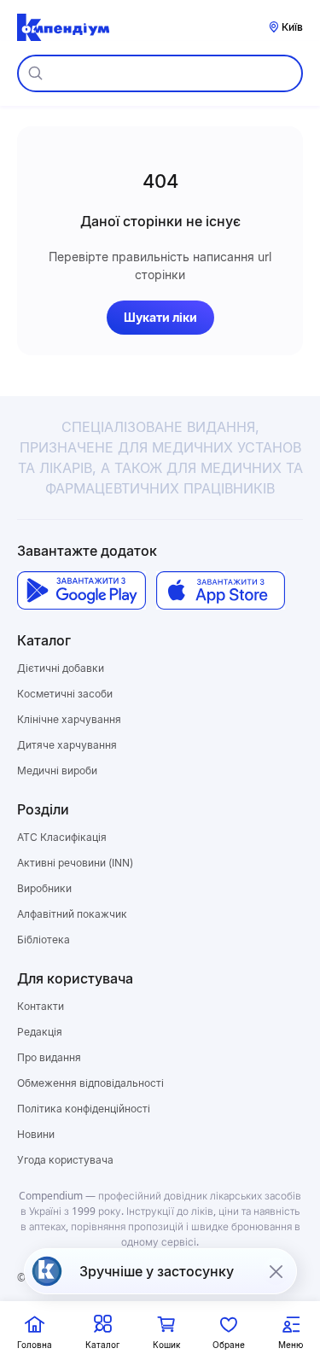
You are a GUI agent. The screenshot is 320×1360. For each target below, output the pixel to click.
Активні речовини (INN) (75, 862)
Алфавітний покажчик (72, 914)
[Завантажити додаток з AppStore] (220, 590)
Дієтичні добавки (60, 668)
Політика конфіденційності (83, 1108)
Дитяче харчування (67, 744)
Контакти (40, 1006)
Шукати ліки (160, 317)
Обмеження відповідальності (90, 1083)
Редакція (39, 1031)
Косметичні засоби (65, 693)
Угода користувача (65, 1159)
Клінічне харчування (69, 719)
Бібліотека (43, 939)
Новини (36, 1134)
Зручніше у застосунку (156, 1271)
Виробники (44, 888)
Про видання (49, 1057)
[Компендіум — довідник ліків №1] (63, 27)
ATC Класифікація (62, 837)
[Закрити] (275, 1271)
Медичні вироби (57, 770)
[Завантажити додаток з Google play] (81, 590)
